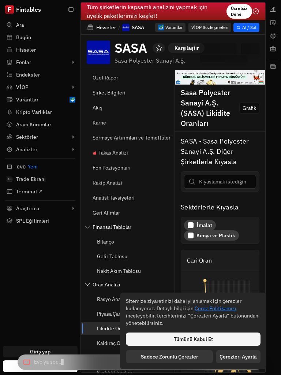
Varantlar (174, 27)
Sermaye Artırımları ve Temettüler (132, 137)
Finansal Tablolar (112, 227)
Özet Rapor (105, 77)
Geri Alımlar (106, 212)
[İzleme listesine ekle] (159, 48)
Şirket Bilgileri (109, 92)
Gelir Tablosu (112, 256)
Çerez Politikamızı (215, 308)
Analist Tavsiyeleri (114, 197)
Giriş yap (40, 351)
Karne (99, 122)
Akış (97, 107)
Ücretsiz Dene (239, 11)
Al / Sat (249, 27)
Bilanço (105, 241)
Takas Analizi (113, 152)
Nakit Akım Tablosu (119, 271)
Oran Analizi (106, 284)
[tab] (273, 9)
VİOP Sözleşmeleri (209, 27)
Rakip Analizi (107, 182)
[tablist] (273, 187)
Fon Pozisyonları (112, 167)
